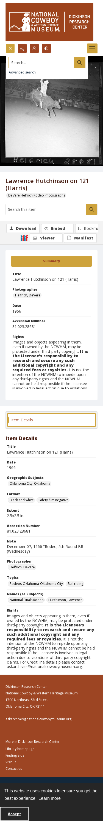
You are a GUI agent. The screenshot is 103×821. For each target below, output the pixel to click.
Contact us (13, 768)
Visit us (10, 762)
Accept (14, 814)
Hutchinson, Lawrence (65, 600)
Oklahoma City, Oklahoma (30, 483)
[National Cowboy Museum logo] (49, 22)
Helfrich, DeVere (27, 295)
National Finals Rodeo (27, 600)
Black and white (22, 500)
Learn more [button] (49, 798)
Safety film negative (53, 500)
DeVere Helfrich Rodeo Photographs (36, 195)
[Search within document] (91, 209)
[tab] (51, 261)
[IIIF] (24, 237)
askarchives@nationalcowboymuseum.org (38, 719)
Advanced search (22, 72)
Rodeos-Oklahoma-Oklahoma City (36, 583)
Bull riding (75, 583)
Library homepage (19, 748)
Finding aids (14, 755)
